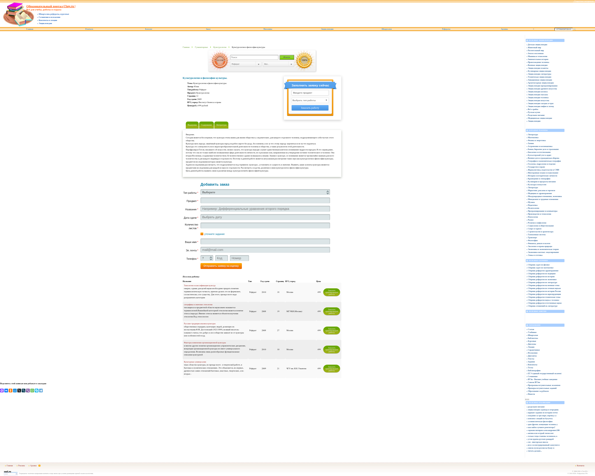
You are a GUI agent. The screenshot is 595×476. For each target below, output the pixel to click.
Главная (29, 29)
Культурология (219, 47)
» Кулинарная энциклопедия (539, 71)
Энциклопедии (327, 29)
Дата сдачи (191, 217)
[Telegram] (41, 390)
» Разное (530, 219)
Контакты (580, 465)
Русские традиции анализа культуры (200, 323)
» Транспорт (532, 237)
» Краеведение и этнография (538, 178)
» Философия (532, 240)
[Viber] (28, 390)
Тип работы (190, 193)
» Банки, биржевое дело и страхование (543, 149)
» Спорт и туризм (534, 228)
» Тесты (530, 367)
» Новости (531, 394)
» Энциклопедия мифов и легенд (540, 106)
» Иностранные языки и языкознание (542, 172)
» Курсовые (531, 341)
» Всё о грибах (532, 109)
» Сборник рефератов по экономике (542, 279)
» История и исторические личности (542, 175)
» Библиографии (533, 370)
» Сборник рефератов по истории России (544, 291)
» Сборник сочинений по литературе (542, 306)
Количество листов (191, 226)
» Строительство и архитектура (540, 231)
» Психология (532, 217)
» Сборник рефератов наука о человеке (543, 300)
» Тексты (530, 358)
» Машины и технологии (537, 56)
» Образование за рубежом (538, 391)
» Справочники (533, 350)
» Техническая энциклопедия (539, 77)
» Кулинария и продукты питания (541, 181)
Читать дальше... (535, 451)
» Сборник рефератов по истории (541, 276)
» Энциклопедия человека (538, 97)
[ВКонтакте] (6, 390)
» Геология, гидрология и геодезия (541, 164)
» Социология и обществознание (540, 225)
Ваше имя (191, 242)
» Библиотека (532, 338)
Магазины (267, 29)
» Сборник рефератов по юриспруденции (544, 294)
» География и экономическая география (544, 161)
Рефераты (446, 29)
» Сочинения (532, 376)
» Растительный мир (535, 50)
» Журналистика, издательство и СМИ (543, 169)
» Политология (533, 208)
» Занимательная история (537, 59)
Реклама (21, 465)
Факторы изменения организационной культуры (205, 342)
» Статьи (530, 329)
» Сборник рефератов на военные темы (543, 285)
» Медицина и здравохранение (539, 193)
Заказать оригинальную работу (331, 292)
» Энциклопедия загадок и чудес (540, 103)
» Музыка (531, 202)
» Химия (530, 143)
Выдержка (192, 124)
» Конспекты (532, 364)
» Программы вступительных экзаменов (543, 385)
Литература (221, 124)
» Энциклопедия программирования (542, 85)
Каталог (148, 29)
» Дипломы (531, 344)
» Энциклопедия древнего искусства (542, 88)
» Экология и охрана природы (539, 246)
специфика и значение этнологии (198, 304)
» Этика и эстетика (534, 255)
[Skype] (36, 390)
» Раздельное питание (536, 115)
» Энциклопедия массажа (537, 94)
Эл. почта (192, 250)
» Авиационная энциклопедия (539, 80)
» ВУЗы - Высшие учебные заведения (542, 379)
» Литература (532, 134)
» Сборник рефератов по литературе (542, 282)
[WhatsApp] (32, 390)
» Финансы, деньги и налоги (538, 243)
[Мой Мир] (15, 390)
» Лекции (530, 347)
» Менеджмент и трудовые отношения (542, 199)
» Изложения (532, 353)
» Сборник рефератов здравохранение (542, 270)
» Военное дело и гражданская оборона (543, 158)
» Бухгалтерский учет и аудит (539, 155)
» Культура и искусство (536, 184)
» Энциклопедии (533, 121)
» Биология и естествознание (539, 152)
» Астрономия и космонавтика (539, 146)
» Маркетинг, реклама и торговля (541, 190)
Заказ (208, 29)
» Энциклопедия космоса (537, 91)
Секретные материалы (584, 1)
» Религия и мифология (536, 222)
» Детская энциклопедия (537, 44)
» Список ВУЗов (533, 382)
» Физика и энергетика (536, 140)
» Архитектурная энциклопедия (540, 82)
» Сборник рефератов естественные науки (544, 303)
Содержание (206, 124)
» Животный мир (534, 47)
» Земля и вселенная (535, 53)
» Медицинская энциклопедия (539, 118)
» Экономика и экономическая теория (543, 249)
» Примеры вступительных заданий (542, 388)
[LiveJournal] (23, 390)
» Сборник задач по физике (538, 264)
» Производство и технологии (539, 214)
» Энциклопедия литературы (539, 74)
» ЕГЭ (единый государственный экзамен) (544, 373)
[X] (19, 390)
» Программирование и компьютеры (542, 211)
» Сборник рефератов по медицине (541, 273)
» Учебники (531, 332)
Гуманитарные (201, 47)
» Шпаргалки (532, 335)
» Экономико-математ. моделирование (543, 252)
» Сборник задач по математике (540, 267)
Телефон (192, 259)
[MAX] (2, 390)
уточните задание (214, 234)
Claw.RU (584, 471)
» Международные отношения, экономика (544, 196)
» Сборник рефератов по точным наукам (544, 288)
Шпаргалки (387, 29)
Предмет (192, 201)
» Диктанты (532, 355)
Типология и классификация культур (200, 285)
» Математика (532, 137)
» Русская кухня (533, 112)
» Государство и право (536, 167)
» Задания (531, 361)
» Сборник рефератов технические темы (543, 297)
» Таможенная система (536, 234)
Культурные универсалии (195, 361)
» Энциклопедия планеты (537, 68)
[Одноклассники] (10, 390)
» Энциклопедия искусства (538, 100)
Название (191, 209)
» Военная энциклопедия (537, 65)
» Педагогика (532, 205)
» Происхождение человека (538, 62)
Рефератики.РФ (582, 473)
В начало (89, 29)
